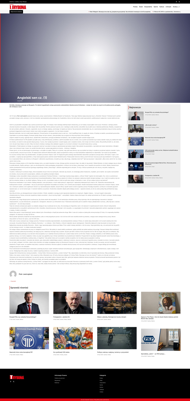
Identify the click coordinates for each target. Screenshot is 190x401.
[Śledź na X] (179, 2)
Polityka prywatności (60, 378)
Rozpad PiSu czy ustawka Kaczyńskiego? (157, 112)
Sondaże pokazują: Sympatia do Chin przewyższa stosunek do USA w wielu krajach (163, 11)
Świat (141, 6)
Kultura (161, 6)
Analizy (175, 6)
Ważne (157, 114)
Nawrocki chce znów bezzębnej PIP (155, 137)
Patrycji (24, 1)
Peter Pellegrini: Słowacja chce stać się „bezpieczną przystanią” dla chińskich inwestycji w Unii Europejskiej (67, 11)
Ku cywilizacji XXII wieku (61, 352)
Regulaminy (57, 380)
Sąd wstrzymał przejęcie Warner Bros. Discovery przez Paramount (160, 163)
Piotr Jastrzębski (25, 274)
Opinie (156, 6)
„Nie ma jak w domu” (151, 125)
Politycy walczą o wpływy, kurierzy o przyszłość (113, 352)
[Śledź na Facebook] (176, 2)
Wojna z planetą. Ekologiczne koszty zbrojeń (111, 317)
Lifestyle (168, 6)
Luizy (20, 1)
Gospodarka (148, 6)
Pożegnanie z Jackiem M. (152, 175)
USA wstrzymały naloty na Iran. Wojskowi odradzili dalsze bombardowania (161, 150)
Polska (135, 6)
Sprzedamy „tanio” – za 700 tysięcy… (153, 354)
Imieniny (12, 1)
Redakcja (57, 382)
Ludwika (16, 1)
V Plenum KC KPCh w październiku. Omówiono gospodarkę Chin (119, 11)
